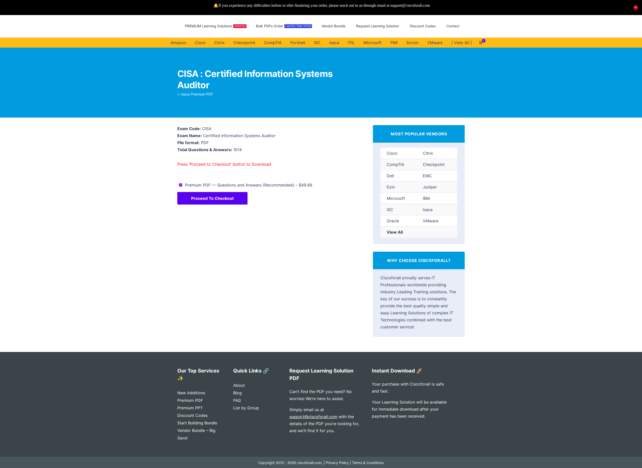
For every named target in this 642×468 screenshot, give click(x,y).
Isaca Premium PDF (197, 94)
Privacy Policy (337, 462)
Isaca (428, 209)
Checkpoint (434, 164)
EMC (427, 175)
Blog (237, 392)
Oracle (393, 220)
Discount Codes (192, 415)
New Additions (191, 392)
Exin (391, 187)
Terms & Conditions (368, 462)
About (239, 385)
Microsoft (396, 198)
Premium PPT (190, 407)
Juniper (430, 187)
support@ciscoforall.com (313, 416)
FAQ (237, 400)
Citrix (428, 153)
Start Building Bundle (197, 422)
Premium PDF (190, 400)
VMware (430, 220)
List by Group (246, 407)
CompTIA (395, 164)
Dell (390, 175)
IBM (426, 198)
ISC (390, 209)
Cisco (392, 153)
